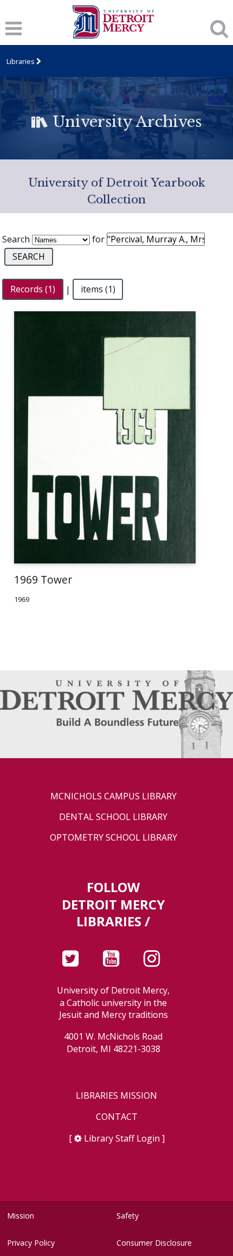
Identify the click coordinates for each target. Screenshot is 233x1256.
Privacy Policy (31, 1243)
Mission (20, 1215)
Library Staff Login (122, 1138)
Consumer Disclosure (154, 1243)
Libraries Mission (116, 1096)
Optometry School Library (113, 837)
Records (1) (32, 290)
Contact (117, 1117)
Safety (127, 1215)
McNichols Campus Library (113, 796)
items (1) (98, 290)
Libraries (21, 61)
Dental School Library (113, 817)
